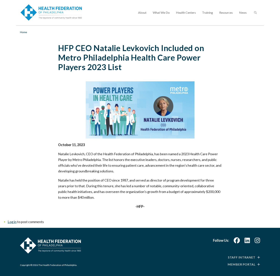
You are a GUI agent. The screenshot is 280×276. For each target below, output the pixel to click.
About (142, 12)
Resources (226, 12)
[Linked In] (247, 241)
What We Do (161, 12)
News (243, 12)
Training (207, 12)
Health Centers (186, 12)
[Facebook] (237, 241)
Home (23, 32)
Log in (12, 222)
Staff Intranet (241, 257)
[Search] (255, 12)
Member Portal (241, 264)
